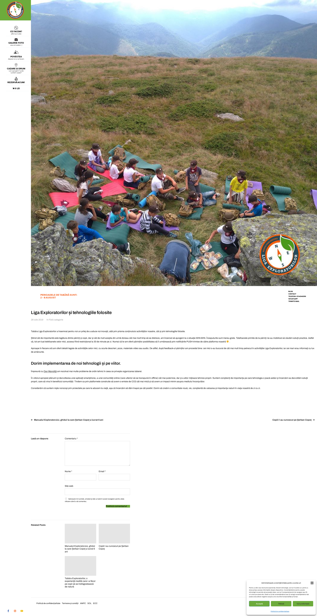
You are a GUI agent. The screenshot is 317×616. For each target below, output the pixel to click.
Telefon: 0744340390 (297, 296)
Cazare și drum (16, 68)
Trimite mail (293, 301)
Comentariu (71, 438)
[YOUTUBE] (21, 611)
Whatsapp (293, 299)
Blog (290, 291)
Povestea (16, 56)
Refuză (281, 604)
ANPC (83, 603)
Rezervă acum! (16, 82)
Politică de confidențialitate (280, 611)
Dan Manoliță (50, 371)
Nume (68, 471)
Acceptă (259, 604)
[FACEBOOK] (8, 611)
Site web (69, 486)
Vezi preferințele (303, 604)
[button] (312, 583)
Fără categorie (56, 319)
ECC (95, 603)
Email (102, 471)
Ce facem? (16, 31)
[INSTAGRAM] (15, 611)
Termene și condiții (70, 603)
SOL (89, 603)
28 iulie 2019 (37, 319)
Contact (292, 294)
